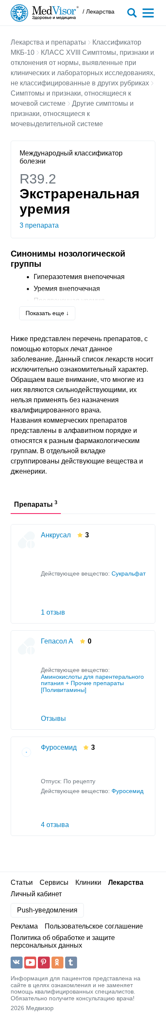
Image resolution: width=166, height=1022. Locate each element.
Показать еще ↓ (47, 313)
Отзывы (53, 718)
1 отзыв (53, 612)
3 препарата (39, 225)
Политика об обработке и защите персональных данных (63, 941)
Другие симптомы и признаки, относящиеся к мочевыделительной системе (72, 113)
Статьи (22, 882)
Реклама (24, 926)
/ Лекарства (98, 11)
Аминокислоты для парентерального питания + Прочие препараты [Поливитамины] (92, 683)
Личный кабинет (36, 894)
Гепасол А (57, 641)
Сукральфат (129, 573)
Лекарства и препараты (48, 42)
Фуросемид (59, 747)
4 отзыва (55, 824)
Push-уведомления (47, 910)
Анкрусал (56, 535)
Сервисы (54, 882)
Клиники (88, 882)
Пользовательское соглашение (94, 926)
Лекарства (125, 882)
